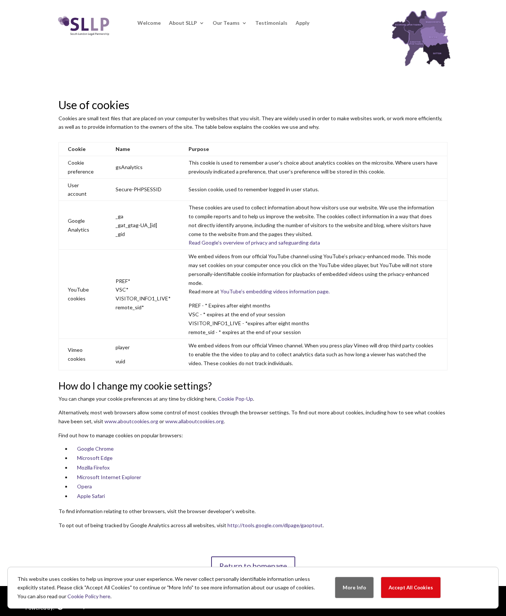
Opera (84, 486)
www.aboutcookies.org (131, 421)
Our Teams (226, 23)
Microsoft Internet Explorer (109, 477)
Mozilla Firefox (93, 467)
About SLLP (183, 23)
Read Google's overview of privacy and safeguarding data (254, 242)
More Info (354, 587)
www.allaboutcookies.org (194, 421)
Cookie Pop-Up (235, 398)
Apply (302, 23)
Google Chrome (95, 448)
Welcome (149, 23)
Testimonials (271, 23)
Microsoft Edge (95, 458)
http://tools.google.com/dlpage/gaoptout (275, 525)
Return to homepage (253, 565)
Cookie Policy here (88, 596)
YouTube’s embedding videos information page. (275, 291)
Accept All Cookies (411, 587)
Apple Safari (91, 496)
